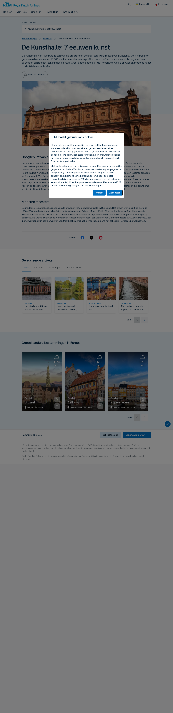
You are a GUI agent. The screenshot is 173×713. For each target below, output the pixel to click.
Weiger (99, 192)
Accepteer (114, 192)
